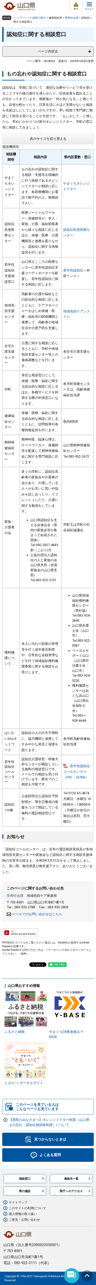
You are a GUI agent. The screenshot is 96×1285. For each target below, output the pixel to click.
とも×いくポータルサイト (23, 1083)
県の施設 (25, 1191)
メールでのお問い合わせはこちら (37, 914)
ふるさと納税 (14, 1032)
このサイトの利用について (27, 1208)
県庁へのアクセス (71, 1191)
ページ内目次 (48, 51)
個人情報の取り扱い (23, 1214)
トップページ (21, 17)
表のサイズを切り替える (48, 139)
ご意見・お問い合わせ (24, 1219)
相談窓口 (25, 1178)
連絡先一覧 (71, 1178)
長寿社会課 (71, 17)
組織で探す (39, 17)
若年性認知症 (73, 270)
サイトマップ (18, 1202)
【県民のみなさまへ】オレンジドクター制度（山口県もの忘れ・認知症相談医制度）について (49, 1122)
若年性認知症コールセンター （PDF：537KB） (76, 771)
